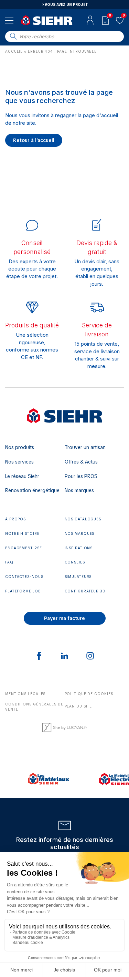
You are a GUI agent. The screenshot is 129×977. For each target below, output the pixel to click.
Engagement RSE (23, 548)
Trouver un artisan (85, 447)
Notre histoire (22, 533)
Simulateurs (78, 576)
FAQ (9, 562)
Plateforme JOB (23, 591)
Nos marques (79, 490)
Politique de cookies (89, 694)
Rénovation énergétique (32, 490)
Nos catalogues (83, 519)
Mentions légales (25, 694)
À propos (15, 519)
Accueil (14, 51)
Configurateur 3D (85, 591)
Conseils (75, 562)
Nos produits (19, 447)
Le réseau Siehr (22, 476)
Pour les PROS (81, 476)
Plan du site (78, 706)
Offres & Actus (81, 462)
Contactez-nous (24, 576)
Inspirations (79, 548)
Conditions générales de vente (34, 707)
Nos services (19, 462)
